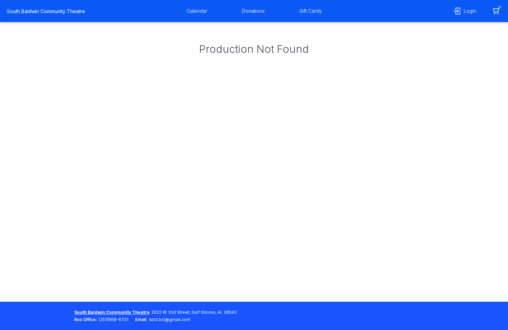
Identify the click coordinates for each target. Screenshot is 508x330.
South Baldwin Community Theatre (46, 11)
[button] (199, 11)
